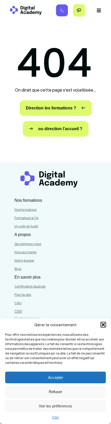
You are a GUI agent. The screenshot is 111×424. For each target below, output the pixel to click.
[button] (103, 324)
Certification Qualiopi (29, 286)
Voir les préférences (55, 406)
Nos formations (25, 209)
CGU (55, 417)
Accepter (55, 377)
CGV (18, 311)
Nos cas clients (25, 252)
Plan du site (22, 295)
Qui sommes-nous (27, 244)
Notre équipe (24, 260)
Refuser (55, 392)
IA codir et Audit (26, 226)
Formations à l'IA (26, 218)
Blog (17, 269)
